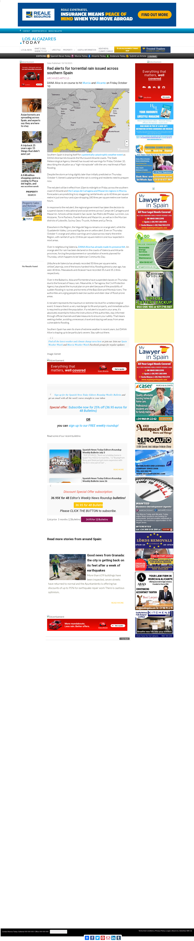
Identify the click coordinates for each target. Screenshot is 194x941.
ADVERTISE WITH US (39, 31)
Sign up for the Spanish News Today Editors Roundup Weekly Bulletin (87, 394)
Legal (168, 931)
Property (67, 49)
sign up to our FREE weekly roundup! (94, 425)
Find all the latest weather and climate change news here (74, 341)
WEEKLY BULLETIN (55, 31)
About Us (175, 931)
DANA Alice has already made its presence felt (101, 246)
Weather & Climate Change (106, 49)
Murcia (87, 83)
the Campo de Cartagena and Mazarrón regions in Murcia (97, 190)
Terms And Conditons (146, 931)
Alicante (101, 83)
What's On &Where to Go (41, 49)
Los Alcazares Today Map (128, 49)
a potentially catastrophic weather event (102, 154)
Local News (26, 49)
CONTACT (26, 31)
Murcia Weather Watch (78, 344)
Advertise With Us (185, 931)
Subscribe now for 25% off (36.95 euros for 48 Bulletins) (97, 409)
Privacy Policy (160, 931)
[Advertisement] (154, 326)
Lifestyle (56, 49)
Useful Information (87, 49)
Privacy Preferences (58, 932)
